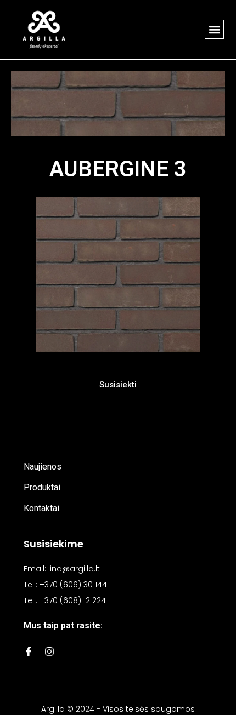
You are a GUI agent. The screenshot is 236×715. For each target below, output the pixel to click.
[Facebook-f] (28, 651)
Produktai (42, 487)
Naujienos (42, 466)
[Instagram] (49, 651)
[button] (214, 29)
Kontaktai (41, 508)
